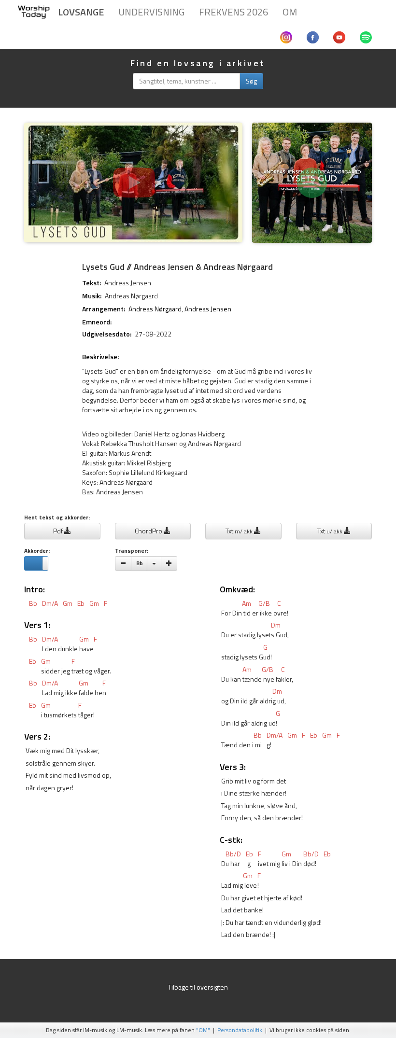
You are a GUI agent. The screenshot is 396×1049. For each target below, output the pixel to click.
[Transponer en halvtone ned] (123, 563)
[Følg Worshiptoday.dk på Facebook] (312, 36)
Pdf (58, 531)
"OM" (203, 1030)
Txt (240, 531)
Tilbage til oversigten (198, 987)
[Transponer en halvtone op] (169, 563)
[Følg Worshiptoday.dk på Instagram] (286, 36)
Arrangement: (103, 309)
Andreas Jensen (127, 283)
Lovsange (81, 11)
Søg (251, 81)
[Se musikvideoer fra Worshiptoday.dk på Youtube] (339, 36)
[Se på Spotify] (312, 187)
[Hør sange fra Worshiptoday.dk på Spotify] (366, 36)
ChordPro (149, 531)
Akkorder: (37, 551)
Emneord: (97, 322)
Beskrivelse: (100, 357)
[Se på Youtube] (133, 187)
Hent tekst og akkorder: (57, 518)
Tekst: (91, 283)
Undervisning (151, 11)
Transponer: (131, 551)
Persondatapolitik (239, 1030)
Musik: (91, 296)
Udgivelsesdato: (106, 334)
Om (290, 11)
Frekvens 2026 (233, 11)
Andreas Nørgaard (131, 296)
